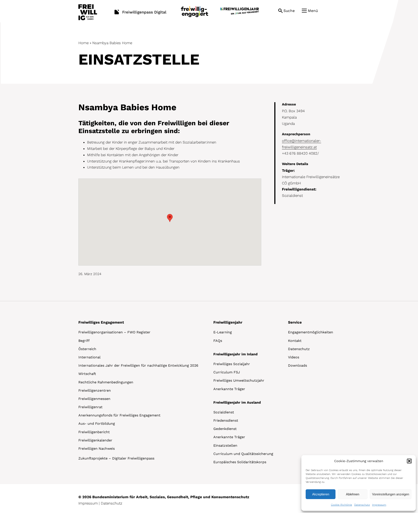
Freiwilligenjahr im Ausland (237, 402)
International (89, 357)
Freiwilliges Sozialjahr (231, 364)
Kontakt (295, 341)
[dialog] (358, 483)
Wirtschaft (87, 374)
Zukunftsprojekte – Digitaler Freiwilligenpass (116, 458)
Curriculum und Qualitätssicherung (243, 454)
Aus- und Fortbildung (96, 423)
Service (295, 322)
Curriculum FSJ (226, 372)
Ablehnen (352, 494)
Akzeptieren (320, 494)
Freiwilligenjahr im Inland (235, 354)
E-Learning (222, 332)
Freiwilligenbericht (94, 432)
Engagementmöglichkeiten (310, 332)
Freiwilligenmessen (94, 399)
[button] (409, 461)
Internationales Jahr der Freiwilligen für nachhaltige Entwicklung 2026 (138, 365)
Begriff (84, 341)
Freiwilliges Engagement (101, 322)
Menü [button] (313, 10)
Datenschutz (362, 504)
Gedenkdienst (225, 429)
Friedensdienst (225, 420)
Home (83, 43)
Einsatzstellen (225, 445)
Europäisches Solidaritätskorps (239, 462)
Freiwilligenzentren (94, 390)
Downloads (297, 365)
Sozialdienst (223, 412)
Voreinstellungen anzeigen (390, 494)
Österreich (87, 349)
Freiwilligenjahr (227, 322)
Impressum (379, 504)
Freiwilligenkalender (95, 440)
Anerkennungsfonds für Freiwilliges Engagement (119, 415)
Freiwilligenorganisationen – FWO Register (114, 332)
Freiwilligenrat (90, 407)
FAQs (217, 341)
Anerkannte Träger (229, 389)
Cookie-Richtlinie (341, 504)
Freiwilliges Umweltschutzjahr (238, 380)
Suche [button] (289, 10)
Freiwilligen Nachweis (96, 448)
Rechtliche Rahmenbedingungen (105, 382)
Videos (293, 357)
